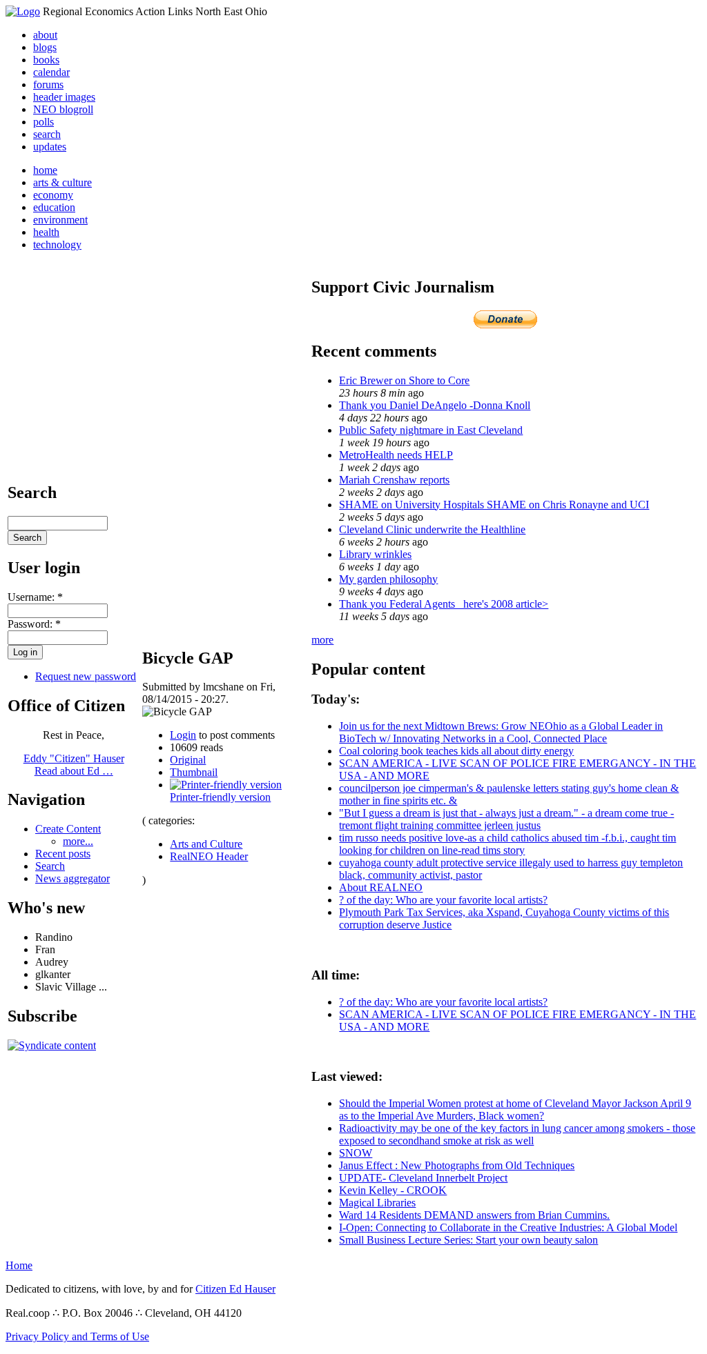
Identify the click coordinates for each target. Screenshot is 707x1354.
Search (50, 866)
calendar (51, 72)
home (45, 170)
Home (19, 1265)
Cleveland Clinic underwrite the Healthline (432, 529)
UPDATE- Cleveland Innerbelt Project (423, 1178)
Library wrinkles (375, 554)
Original (188, 760)
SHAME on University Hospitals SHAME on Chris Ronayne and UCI (494, 504)
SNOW (355, 1153)
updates (49, 146)
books (46, 60)
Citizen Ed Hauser (235, 1289)
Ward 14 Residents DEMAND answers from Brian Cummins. (474, 1215)
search (47, 134)
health (46, 232)
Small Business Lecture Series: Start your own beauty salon (468, 1240)
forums (48, 84)
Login (183, 735)
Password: (34, 624)
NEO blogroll (63, 109)
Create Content (68, 829)
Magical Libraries (377, 1202)
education (54, 207)
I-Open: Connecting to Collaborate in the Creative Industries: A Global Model (508, 1227)
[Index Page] (23, 11)
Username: (35, 597)
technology (57, 244)
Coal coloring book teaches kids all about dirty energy (456, 751)
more (322, 640)
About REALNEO (381, 887)
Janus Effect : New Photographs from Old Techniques (456, 1165)
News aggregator (72, 878)
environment (60, 220)
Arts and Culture (206, 844)
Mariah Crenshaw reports (394, 480)
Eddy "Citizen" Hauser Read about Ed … (73, 765)
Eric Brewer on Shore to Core (404, 380)
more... (78, 841)
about (45, 35)
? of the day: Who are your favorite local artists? (443, 900)
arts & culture (62, 182)
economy (53, 195)
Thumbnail (193, 772)
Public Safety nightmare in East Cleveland (431, 430)
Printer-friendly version (220, 797)
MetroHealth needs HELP (396, 455)
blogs (45, 47)
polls (43, 122)
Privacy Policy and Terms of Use (77, 1336)
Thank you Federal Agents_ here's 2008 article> (443, 604)
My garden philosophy (388, 579)
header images (64, 97)
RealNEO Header (209, 856)
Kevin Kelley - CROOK (393, 1190)
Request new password (85, 676)
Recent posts (62, 853)
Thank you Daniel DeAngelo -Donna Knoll (434, 405)
